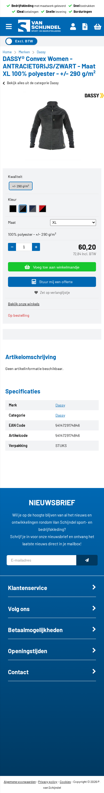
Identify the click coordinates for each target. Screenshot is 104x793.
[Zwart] (13, 208)
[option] (52, 125)
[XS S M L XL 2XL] (73, 222)
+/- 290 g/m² (20, 186)
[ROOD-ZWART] (42, 208)
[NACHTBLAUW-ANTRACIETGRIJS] (32, 208)
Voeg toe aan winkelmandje (56, 267)
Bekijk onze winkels (23, 304)
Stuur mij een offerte (56, 281)
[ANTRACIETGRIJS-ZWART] (22, 208)
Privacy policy (47, 781)
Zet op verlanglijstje (55, 292)
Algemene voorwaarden (20, 781)
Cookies (65, 781)
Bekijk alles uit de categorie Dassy (33, 83)
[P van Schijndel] (39, 26)
